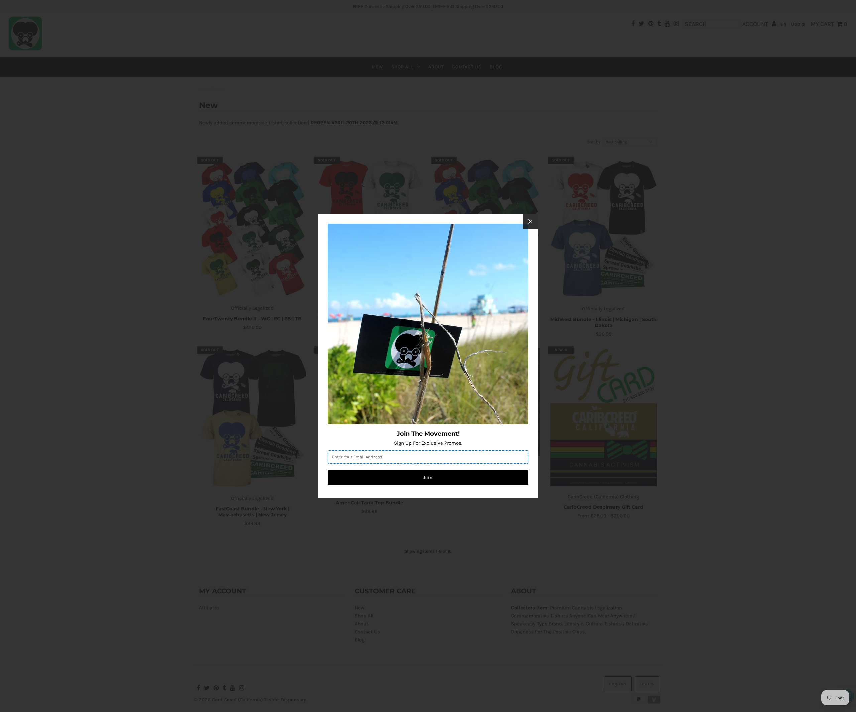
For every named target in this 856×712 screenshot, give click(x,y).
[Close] (530, 221)
